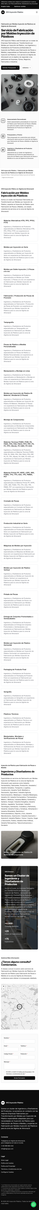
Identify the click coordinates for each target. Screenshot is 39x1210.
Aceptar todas (5, 6)
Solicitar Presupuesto (9, 67)
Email (6, 1046)
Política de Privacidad (24, 1072)
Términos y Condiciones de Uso (15, 1073)
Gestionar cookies (20, 6)
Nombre (7, 1038)
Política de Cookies (7, 1163)
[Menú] (37, 12)
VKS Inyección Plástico (14, 12)
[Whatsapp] (33, 1204)
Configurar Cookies (7, 1172)
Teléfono (24, 1046)
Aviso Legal (4, 1160)
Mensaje (7, 1062)
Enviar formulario (19, 1078)
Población (24, 1054)
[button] (19, 1006)
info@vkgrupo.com (7, 1149)
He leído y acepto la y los (20, 1072)
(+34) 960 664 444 (7, 1146)
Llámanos (25, 67)
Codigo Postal (8, 1054)
